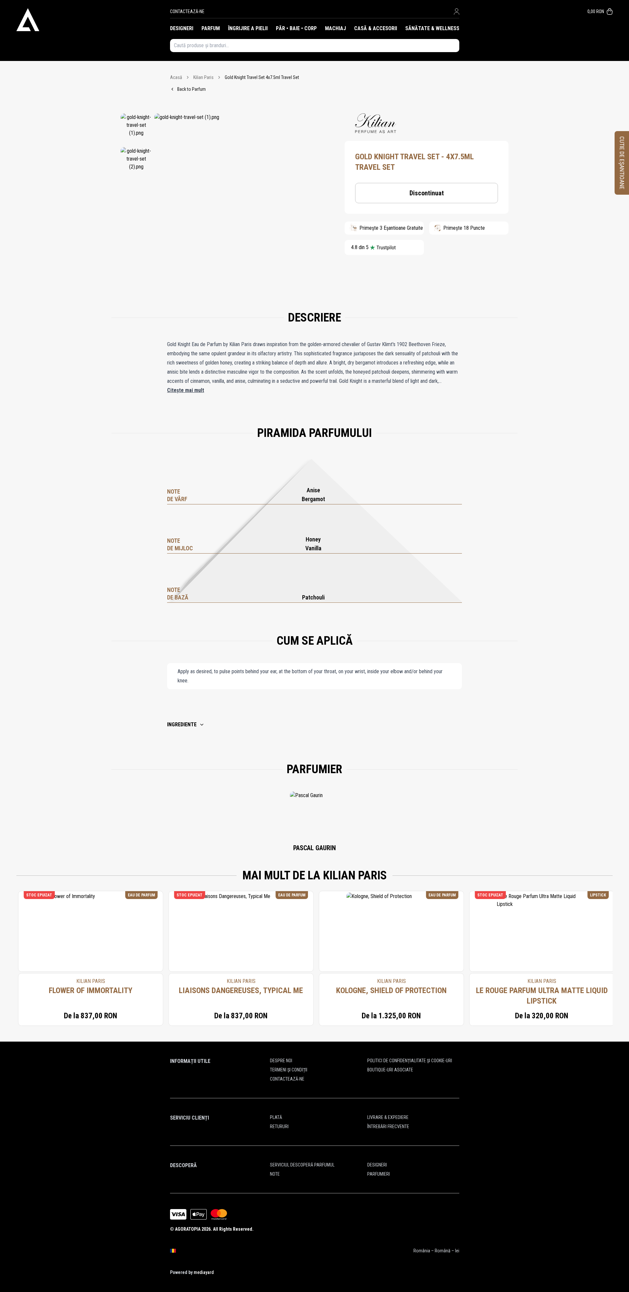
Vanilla (313, 548)
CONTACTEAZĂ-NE (187, 11)
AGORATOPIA (187, 1229)
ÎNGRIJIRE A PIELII (248, 28)
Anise (313, 490)
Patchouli (313, 597)
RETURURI (279, 1126)
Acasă (176, 77)
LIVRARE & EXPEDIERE (388, 1117)
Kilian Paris (203, 77)
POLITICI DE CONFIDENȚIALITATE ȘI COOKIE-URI (409, 1060)
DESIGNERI (181, 28)
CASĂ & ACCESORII (375, 28)
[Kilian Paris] (376, 123)
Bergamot (313, 499)
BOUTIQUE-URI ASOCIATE (390, 1069)
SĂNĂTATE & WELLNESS (432, 28)
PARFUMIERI (378, 1174)
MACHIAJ (335, 28)
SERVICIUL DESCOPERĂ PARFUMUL (302, 1164)
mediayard (204, 1272)
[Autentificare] (456, 11)
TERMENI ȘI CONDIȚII (288, 1069)
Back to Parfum (191, 89)
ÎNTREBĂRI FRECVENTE (388, 1126)
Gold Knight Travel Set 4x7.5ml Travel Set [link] (262, 77)
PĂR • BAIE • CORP (296, 28)
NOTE (275, 1174)
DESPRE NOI (281, 1060)
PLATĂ (276, 1117)
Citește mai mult (185, 390)
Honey (313, 539)
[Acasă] (93, 19)
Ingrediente (182, 724)
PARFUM (210, 28)
